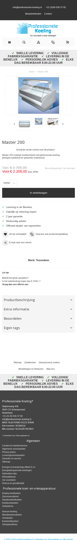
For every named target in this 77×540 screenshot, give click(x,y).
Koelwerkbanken (10, 527)
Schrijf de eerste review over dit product (35, 156)
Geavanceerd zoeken (49, 369)
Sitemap (17, 369)
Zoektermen (30, 369)
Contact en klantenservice (14, 452)
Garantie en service (11, 465)
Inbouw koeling (9, 518)
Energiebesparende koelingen (17, 477)
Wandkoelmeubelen (12, 521)
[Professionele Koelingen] (38, 36)
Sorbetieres (7, 512)
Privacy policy (9, 458)
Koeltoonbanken (10, 509)
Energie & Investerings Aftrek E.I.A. (19, 473)
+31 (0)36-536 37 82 (55, 10)
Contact (48, 17)
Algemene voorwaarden (14, 455)
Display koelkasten (11, 499)
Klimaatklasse (9, 483)
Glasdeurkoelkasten (12, 506)
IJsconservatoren (10, 503)
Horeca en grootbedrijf (13, 489)
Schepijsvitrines (10, 531)
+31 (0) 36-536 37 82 (12, 422)
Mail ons (50, 375)
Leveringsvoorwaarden (13, 461)
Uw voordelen (9, 486)
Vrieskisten (7, 524)
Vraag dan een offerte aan (15, 291)
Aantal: (6, 189)
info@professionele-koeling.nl (27, 10)
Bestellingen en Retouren (31, 375)
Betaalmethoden (33, 17)
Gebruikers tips (9, 480)
